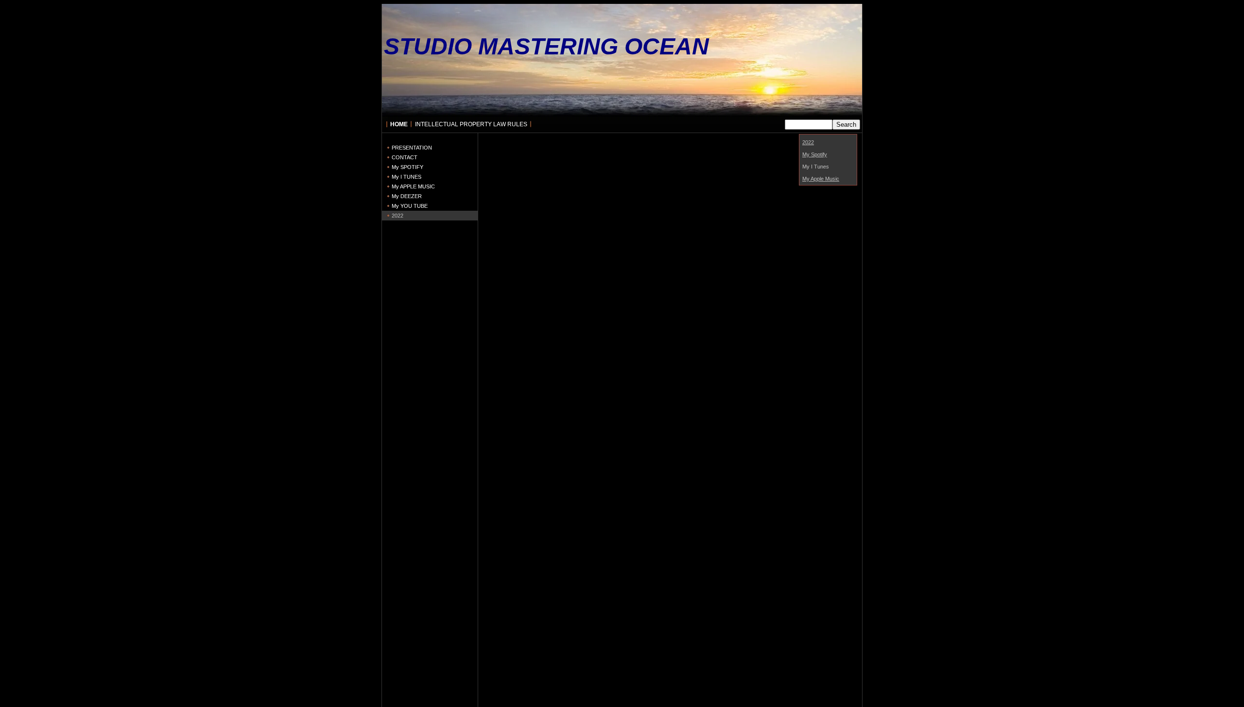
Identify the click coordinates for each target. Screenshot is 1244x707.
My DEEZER (407, 196)
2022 (397, 216)
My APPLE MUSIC (413, 186)
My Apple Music (820, 179)
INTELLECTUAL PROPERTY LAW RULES (471, 124)
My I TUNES (406, 177)
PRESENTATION (412, 148)
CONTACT (404, 157)
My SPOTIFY (407, 167)
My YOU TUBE (410, 206)
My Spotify (814, 154)
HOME (399, 124)
